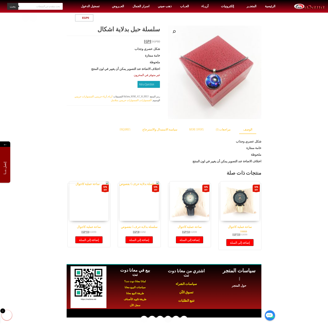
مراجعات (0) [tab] (223, 129)
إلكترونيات (227, 6)
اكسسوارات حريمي (84, 96)
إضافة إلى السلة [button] (240, 242)
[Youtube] (41, 18)
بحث (13, 6)
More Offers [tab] (196, 129)
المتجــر (251, 6)
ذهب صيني (165, 6)
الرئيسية (270, 6)
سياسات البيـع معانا (135, 287)
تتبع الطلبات (186, 300)
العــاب (184, 6)
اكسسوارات (146, 100)
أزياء (110, 96)
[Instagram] (33, 18)
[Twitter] (49, 18)
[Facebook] (57, 18)
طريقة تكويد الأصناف (135, 299)
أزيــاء (205, 6)
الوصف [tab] (247, 129)
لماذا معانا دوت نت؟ (135, 281)
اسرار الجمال (141, 6)
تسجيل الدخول (90, 6)
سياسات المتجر (239, 270)
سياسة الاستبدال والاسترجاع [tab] (159, 129)
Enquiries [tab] (125, 129)
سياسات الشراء (186, 284)
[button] (174, 32)
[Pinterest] (18, 18)
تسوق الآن (186, 292)
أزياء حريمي (101, 96)
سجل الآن (135, 305)
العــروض (118, 6)
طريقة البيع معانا (135, 293)
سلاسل (114, 100)
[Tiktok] (25, 18)
